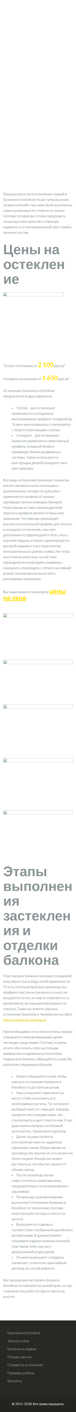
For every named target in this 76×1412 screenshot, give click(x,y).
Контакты (14, 1381)
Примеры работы (21, 1373)
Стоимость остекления (25, 1365)
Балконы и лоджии (21, 1349)
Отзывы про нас (19, 1357)
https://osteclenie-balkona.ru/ (24, 1020)
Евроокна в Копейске (23, 1333)
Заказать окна (18, 1341)
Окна (18, 16)
